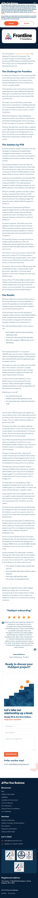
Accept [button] (11, 23)
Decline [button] (26, 23)
